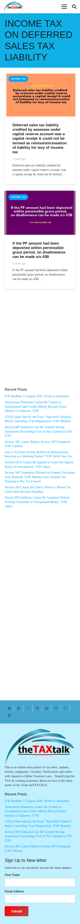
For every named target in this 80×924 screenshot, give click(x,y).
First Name (12, 875)
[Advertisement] (40, 343)
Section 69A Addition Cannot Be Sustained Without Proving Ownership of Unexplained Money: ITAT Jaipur (37, 502)
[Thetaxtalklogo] (13, 7)
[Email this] (9, 708)
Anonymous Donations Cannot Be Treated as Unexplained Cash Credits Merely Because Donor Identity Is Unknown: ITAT (36, 407)
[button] (64, 6)
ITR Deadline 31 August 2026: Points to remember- (37, 396)
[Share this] (18, 708)
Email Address (14, 891)
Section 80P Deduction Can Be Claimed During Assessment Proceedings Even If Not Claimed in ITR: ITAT (38, 431)
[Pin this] (46, 708)
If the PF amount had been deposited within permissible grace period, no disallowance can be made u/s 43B (38, 250)
